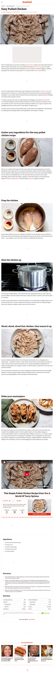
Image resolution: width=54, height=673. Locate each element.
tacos (24, 70)
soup (41, 434)
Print (19, 500)
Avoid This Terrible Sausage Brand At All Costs (19, 659)
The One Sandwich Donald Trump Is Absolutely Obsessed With (33, 660)
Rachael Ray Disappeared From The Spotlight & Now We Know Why (7, 659)
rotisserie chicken (45, 91)
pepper (16, 178)
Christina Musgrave (7, 12)
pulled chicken (29, 65)
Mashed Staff (16, 12)
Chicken (38, 67)
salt (11, 178)
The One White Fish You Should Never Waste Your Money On (47, 659)
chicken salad (37, 70)
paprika (31, 178)
